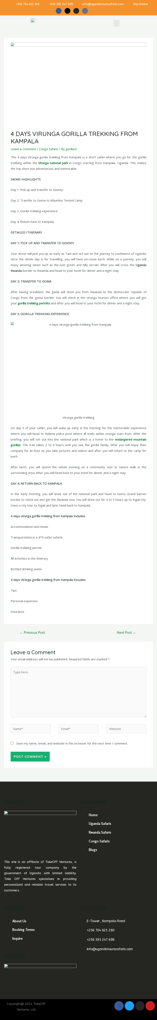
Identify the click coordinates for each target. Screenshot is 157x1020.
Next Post (126, 632)
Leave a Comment (23, 149)
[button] (117, 23)
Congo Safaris (48, 149)
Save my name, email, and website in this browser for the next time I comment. (72, 743)
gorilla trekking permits (34, 303)
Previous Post (32, 632)
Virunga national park (53, 163)
